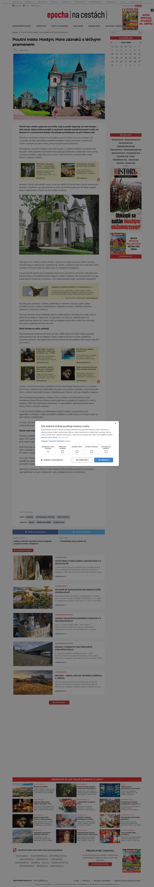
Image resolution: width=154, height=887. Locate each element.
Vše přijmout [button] (103, 460)
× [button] (115, 423)
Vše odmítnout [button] (82, 460)
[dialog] (77, 443)
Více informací (63, 437)
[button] (77, 441)
